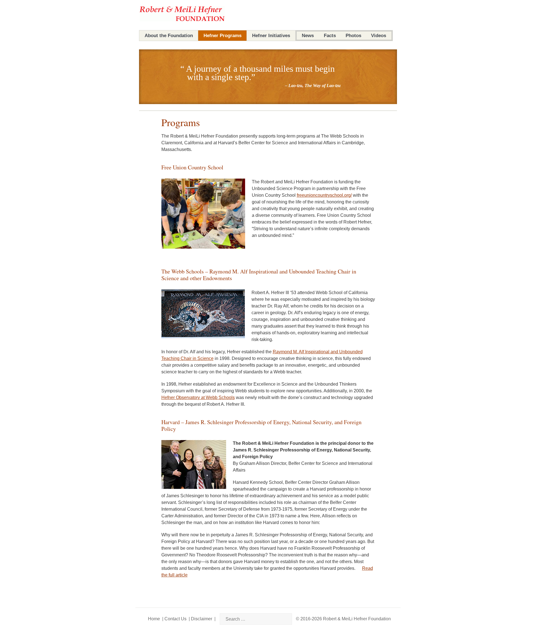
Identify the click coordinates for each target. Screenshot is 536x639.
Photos (353, 35)
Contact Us (175, 618)
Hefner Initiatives (271, 35)
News (308, 35)
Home (154, 618)
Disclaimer (201, 618)
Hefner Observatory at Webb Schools (198, 397)
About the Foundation (169, 35)
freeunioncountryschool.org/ (324, 195)
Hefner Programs (222, 35)
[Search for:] (252, 619)
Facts (330, 35)
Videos (378, 35)
